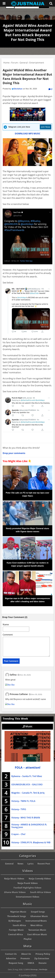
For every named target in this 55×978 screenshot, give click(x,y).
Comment (8, 634)
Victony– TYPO (18, 809)
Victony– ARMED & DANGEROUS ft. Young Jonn (29, 826)
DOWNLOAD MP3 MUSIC (27, 133)
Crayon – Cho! (18, 834)
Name (6, 624)
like (13, 684)
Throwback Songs (16, 916)
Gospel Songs (38, 911)
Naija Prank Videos (27, 883)
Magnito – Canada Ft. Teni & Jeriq (27, 792)
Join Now (45, 126)
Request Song (16, 963)
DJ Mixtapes (14, 920)
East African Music (37, 934)
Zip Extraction (41, 958)
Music (28, 726)
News (20, 863)
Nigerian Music (18, 911)
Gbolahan (17, 89)
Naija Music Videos (14, 878)
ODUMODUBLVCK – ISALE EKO (27, 784)
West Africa (36, 925)
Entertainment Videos (27, 896)
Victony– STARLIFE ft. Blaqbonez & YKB (30, 842)
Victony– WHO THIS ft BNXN (25, 817)
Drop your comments (14, 453)
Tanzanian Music (37, 929)
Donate (42, 963)
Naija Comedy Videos (40, 878)
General (9, 863)
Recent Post (44, 863)
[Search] (51, 3)
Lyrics (30, 863)
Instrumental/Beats (36, 920)
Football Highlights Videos (27, 887)
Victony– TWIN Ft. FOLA (23, 801)
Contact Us (11, 953)
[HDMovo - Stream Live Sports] (27, 120)
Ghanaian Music (39, 916)
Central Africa (15, 934)
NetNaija (43, 969)
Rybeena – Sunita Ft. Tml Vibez (26, 776)
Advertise (11, 958)
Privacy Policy (43, 953)
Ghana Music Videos (15, 892)
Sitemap (34, 969)
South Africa (19, 925)
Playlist (28, 939)
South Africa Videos (40, 892)
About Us (26, 953)
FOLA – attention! (27, 767)
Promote (25, 958)
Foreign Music (16, 929)
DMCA (31, 963)
